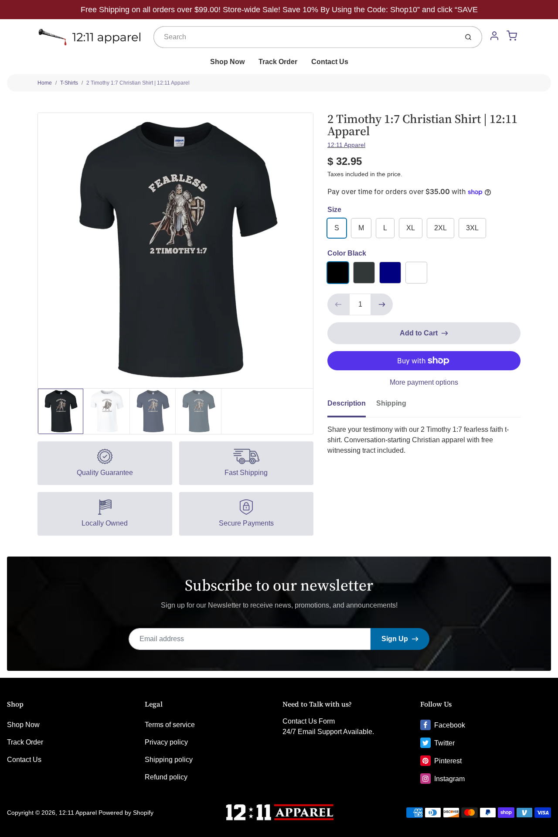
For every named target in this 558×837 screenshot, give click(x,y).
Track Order (278, 61)
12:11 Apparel (346, 144)
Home (44, 83)
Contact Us (329, 61)
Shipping (391, 403)
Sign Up (394, 638)
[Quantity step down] (338, 304)
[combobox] (304, 37)
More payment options (424, 382)
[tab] (351, 406)
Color (346, 253)
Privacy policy (166, 742)
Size (334, 209)
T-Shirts (69, 83)
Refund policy (166, 777)
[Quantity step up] (382, 304)
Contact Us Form (308, 721)
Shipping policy (169, 759)
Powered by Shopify (126, 812)
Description (346, 403)
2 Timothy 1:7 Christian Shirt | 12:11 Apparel (138, 83)
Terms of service (170, 724)
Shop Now (227, 61)
